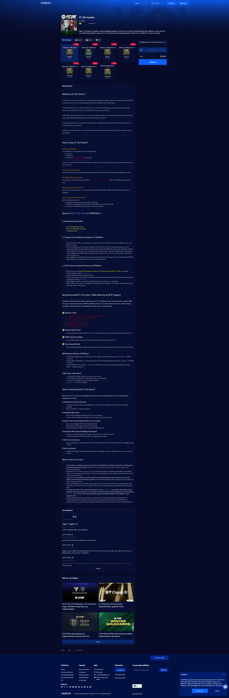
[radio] (82, 23)
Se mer (98, 642)
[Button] (165, 42)
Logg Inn (171, 3)
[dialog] (203, 684)
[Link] (46, 3)
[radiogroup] (85, 23)
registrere (183, 3)
